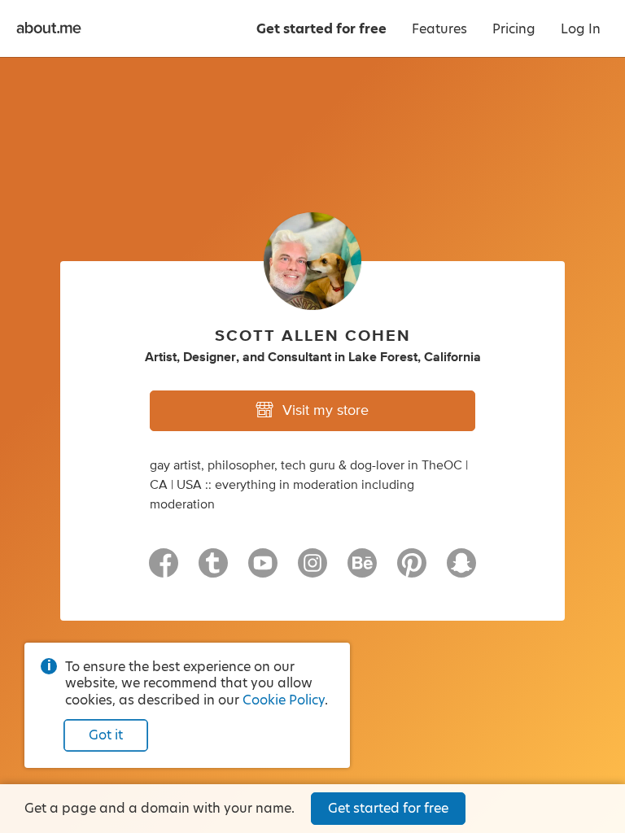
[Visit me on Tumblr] (213, 570)
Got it (106, 735)
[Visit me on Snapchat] (461, 570)
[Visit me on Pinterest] (411, 570)
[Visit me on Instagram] (312, 570)
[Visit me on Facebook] (163, 570)
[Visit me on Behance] (362, 570)
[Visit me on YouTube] (263, 570)
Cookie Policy (284, 700)
